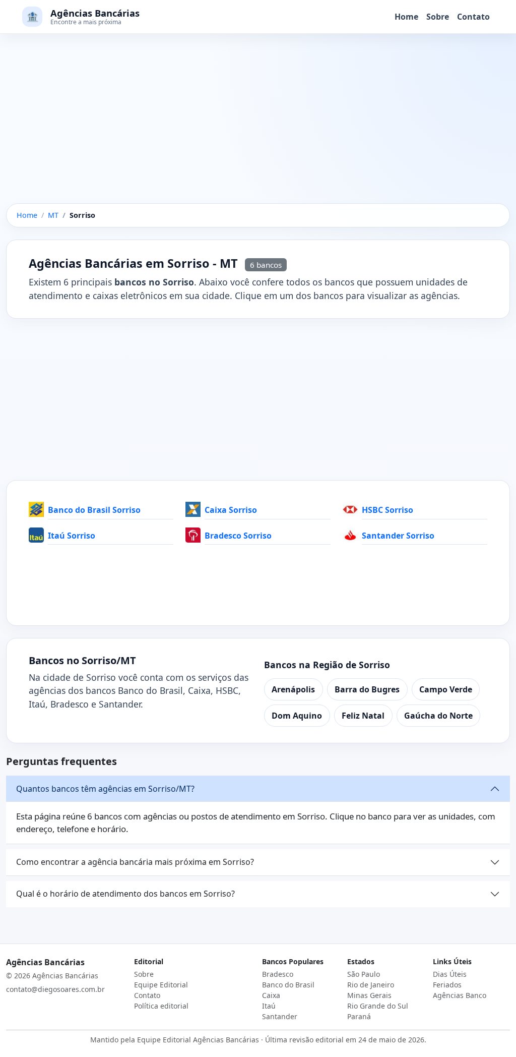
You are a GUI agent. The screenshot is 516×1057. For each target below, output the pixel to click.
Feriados (447, 984)
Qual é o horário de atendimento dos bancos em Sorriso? (125, 893)
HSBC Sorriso (387, 509)
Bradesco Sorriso (238, 535)
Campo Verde (445, 689)
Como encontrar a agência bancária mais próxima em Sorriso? (135, 861)
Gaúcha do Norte (438, 715)
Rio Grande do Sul (377, 1006)
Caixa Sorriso (231, 509)
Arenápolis (293, 689)
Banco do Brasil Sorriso (94, 509)
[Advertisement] (258, 128)
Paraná (359, 1016)
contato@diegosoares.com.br (55, 989)
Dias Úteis (450, 974)
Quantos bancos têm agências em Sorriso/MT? (105, 788)
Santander (279, 1016)
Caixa (271, 995)
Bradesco (277, 974)
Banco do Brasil (288, 984)
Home (406, 16)
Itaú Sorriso (71, 535)
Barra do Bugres (367, 689)
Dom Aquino (297, 715)
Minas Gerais (369, 995)
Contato (473, 16)
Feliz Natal (363, 715)
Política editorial (161, 1006)
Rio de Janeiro (370, 984)
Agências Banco (459, 995)
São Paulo (363, 974)
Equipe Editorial (161, 984)
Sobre (437, 16)
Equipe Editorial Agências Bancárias (198, 1039)
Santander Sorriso (398, 535)
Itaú (269, 1006)
